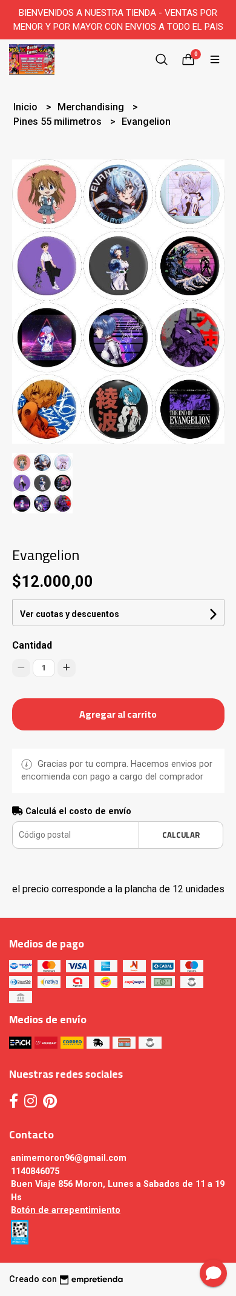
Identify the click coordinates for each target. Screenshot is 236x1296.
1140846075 (35, 1171)
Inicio (26, 107)
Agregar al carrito (118, 714)
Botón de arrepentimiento (65, 1210)
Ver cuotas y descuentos (69, 614)
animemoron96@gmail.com (68, 1158)
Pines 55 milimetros (58, 121)
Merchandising (91, 107)
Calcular (181, 834)
